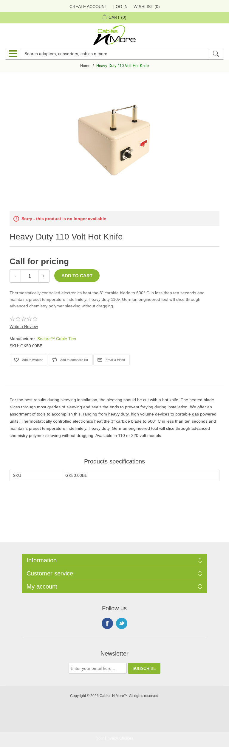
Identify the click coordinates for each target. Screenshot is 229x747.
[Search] (216, 53)
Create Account (88, 6)
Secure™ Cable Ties (56, 338)
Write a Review (24, 326)
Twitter (121, 623)
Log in (120, 6)
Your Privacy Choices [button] (114, 738)
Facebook (107, 623)
